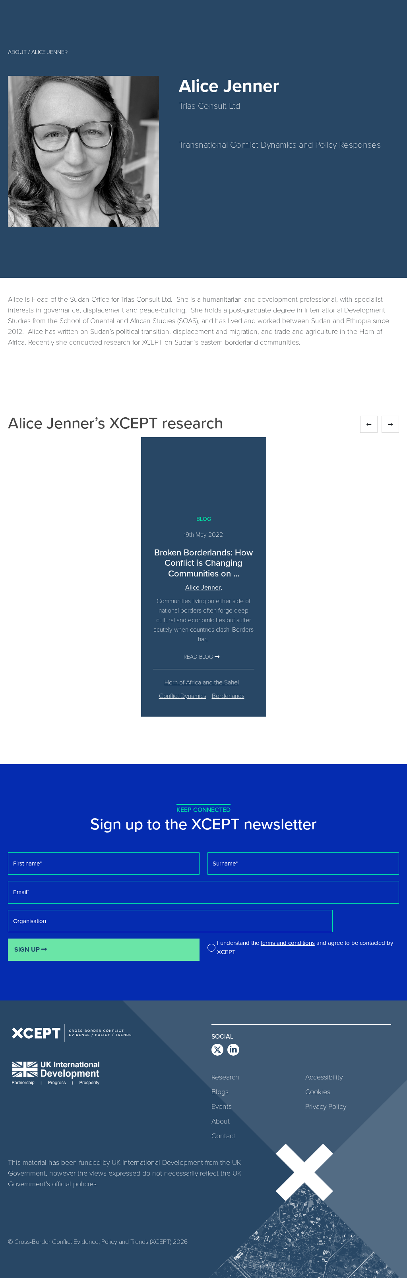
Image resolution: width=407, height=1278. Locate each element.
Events (221, 1106)
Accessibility (324, 1076)
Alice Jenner (203, 587)
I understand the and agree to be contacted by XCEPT (305, 947)
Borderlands (228, 695)
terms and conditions (288, 943)
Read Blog (199, 656)
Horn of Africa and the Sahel (202, 682)
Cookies (317, 1091)
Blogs (220, 1091)
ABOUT (17, 52)
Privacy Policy (325, 1106)
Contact (223, 1135)
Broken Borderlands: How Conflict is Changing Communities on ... (203, 562)
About (220, 1121)
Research (225, 1076)
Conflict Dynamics (182, 695)
